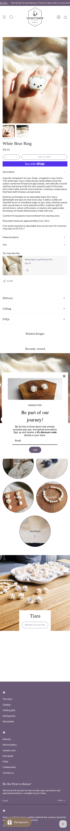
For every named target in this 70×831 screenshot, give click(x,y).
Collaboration (9, 767)
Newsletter (8, 721)
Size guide (8, 756)
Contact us (8, 772)
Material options (11, 237)
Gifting (7, 308)
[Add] (27, 269)
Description (8, 172)
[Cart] (65, 17)
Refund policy (10, 744)
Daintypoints (9, 716)
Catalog (6, 704)
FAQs (6, 319)
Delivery (8, 298)
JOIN (35, 449)
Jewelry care (9, 750)
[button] (11, 17)
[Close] (64, 376)
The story (7, 699)
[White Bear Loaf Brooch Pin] (12, 265)
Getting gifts (9, 710)
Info (5, 244)
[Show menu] (4, 17)
